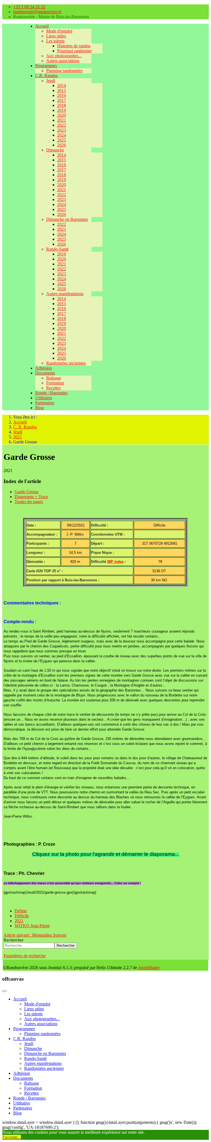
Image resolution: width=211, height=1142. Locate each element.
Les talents (55, 41)
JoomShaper (149, 967)
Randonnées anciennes (66, 363)
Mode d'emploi (59, 31)
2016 (61, 95)
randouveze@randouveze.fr (37, 11)
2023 (61, 130)
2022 (61, 125)
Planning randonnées (64, 70)
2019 (61, 110)
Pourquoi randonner (74, 50)
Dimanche (55, 150)
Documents (45, 373)
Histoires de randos (73, 46)
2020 (61, 115)
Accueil (42, 26)
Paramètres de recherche (25, 955)
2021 (61, 120)
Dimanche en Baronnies (67, 219)
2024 (61, 135)
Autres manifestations (65, 293)
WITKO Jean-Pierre (32, 925)
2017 (61, 100)
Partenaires (44, 402)
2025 (61, 140)
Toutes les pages (29, 501)
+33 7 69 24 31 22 (29, 6)
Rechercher (13, 940)
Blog (39, 407)
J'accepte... (11, 1137)
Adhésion (43, 368)
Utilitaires (43, 397)
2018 (61, 105)
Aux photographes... (64, 55)
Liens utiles (56, 36)
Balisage (53, 378)
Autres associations (62, 60)
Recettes (53, 388)
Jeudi (50, 80)
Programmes (46, 65)
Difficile (22, 915)
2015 (61, 90)
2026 (61, 145)
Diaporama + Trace (31, 496)
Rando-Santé (57, 249)
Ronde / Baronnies (51, 392)
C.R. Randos (46, 75)
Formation (55, 383)
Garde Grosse (26, 491)
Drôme (21, 910)
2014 (61, 85)
